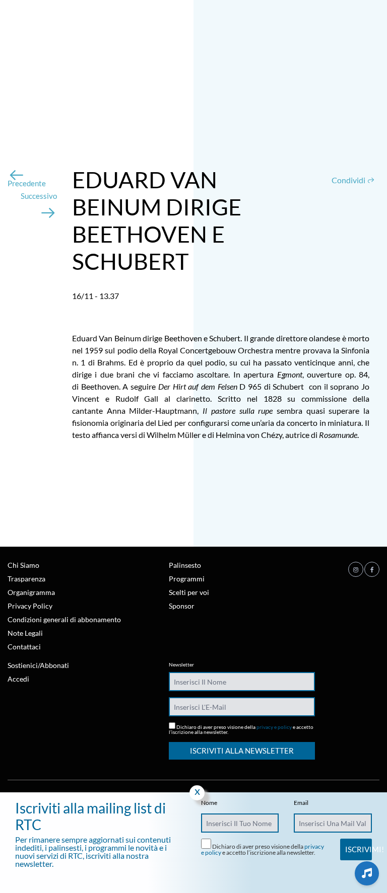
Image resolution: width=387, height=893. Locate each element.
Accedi (18, 679)
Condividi (349, 180)
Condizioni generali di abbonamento (64, 619)
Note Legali (25, 633)
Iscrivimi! (358, 849)
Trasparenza (26, 578)
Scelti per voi (189, 592)
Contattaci (24, 646)
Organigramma (31, 592)
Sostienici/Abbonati (38, 665)
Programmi (187, 578)
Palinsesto (185, 565)
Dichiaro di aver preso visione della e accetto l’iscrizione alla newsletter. (241, 729)
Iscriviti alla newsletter (242, 750)
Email (301, 803)
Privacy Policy (30, 606)
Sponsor (182, 606)
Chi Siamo (23, 565)
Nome (209, 803)
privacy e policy (274, 727)
